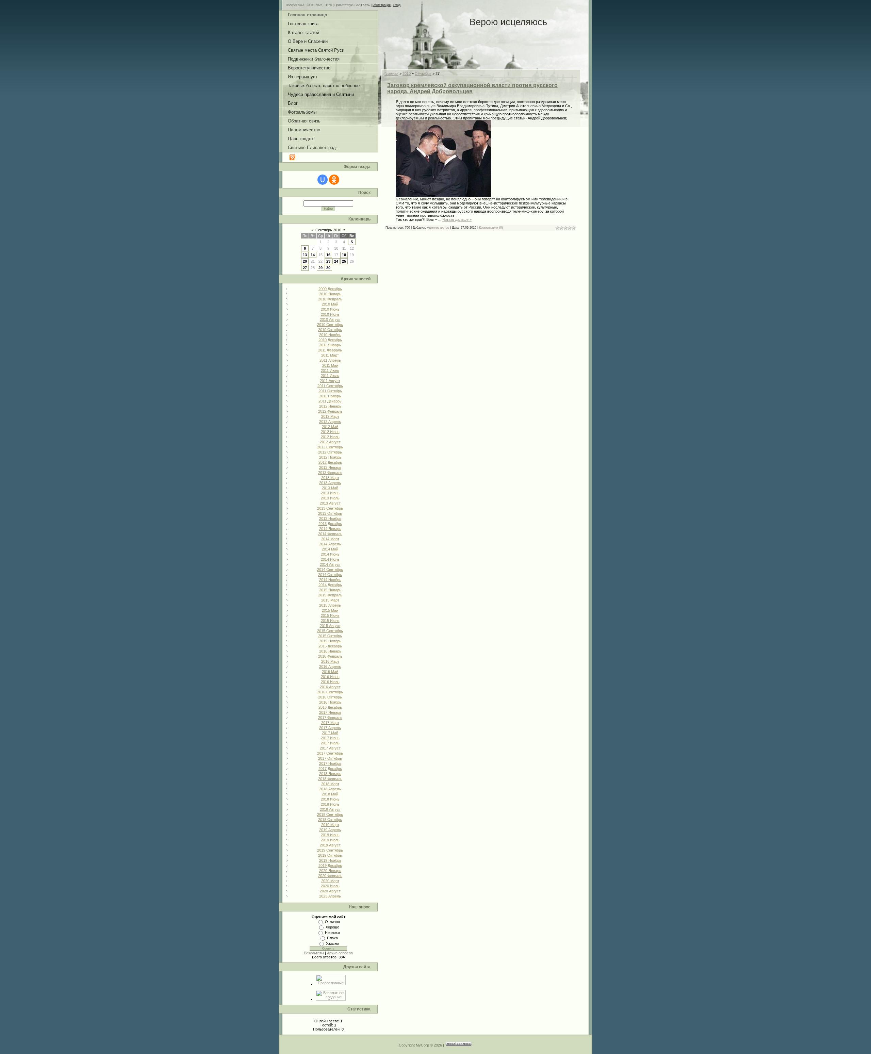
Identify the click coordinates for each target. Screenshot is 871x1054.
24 (336, 261)
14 (313, 255)
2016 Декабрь (330, 707)
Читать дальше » (457, 219)
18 (344, 255)
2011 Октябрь (330, 391)
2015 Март (330, 600)
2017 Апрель (330, 728)
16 (328, 255)
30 (328, 268)
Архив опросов (340, 953)
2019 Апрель (330, 830)
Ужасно (332, 943)
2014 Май (330, 549)
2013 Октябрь (330, 513)
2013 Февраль (330, 473)
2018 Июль (330, 804)
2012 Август (330, 442)
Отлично (332, 922)
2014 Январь (330, 529)
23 (328, 261)
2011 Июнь (330, 370)
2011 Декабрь (330, 401)
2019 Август (330, 845)
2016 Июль (330, 682)
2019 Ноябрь (330, 860)
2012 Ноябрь (330, 457)
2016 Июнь (330, 677)
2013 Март (330, 478)
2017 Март (330, 723)
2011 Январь (330, 345)
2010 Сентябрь (330, 325)
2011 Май (330, 365)
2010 (406, 73)
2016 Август (330, 687)
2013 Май (330, 488)
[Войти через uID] (322, 180)
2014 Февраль (330, 534)
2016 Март (330, 661)
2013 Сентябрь (330, 508)
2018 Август (330, 809)
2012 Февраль (330, 411)
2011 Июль (330, 376)
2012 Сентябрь (330, 447)
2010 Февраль (330, 299)
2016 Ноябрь (330, 702)
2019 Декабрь (330, 865)
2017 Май (330, 733)
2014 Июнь (330, 554)
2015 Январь (330, 590)
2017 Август (330, 748)
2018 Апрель (330, 789)
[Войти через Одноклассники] (334, 180)
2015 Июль (330, 621)
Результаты (314, 953)
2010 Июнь (330, 309)
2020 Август (330, 891)
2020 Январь (330, 871)
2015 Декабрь (330, 646)
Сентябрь (423, 73)
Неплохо (332, 933)
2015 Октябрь (330, 636)
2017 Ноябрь (330, 763)
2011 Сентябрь (330, 386)
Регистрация (382, 5)
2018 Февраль (330, 779)
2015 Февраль (330, 595)
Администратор (438, 227)
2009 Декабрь (330, 289)
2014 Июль (330, 559)
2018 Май (330, 794)
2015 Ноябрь (330, 641)
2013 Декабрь (330, 524)
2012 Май (330, 427)
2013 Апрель (330, 483)
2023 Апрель (330, 896)
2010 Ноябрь (330, 335)
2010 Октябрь (330, 330)
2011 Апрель (330, 360)
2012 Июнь (330, 432)
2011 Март (330, 355)
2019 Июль (330, 840)
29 (320, 268)
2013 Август (330, 503)
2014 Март (330, 539)
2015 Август (330, 626)
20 (305, 261)
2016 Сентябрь (330, 692)
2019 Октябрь (330, 855)
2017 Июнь (330, 738)
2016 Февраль (330, 656)
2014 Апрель (330, 544)
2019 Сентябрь (330, 850)
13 (305, 255)
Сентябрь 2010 (328, 230)
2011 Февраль (330, 350)
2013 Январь (330, 467)
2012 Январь (330, 406)
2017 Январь (330, 712)
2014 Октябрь (330, 575)
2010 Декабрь (330, 340)
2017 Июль (330, 743)
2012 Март (330, 416)
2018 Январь (330, 774)
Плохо (332, 938)
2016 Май (330, 672)
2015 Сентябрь (330, 631)
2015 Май (330, 610)
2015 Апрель (330, 605)
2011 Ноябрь (330, 396)
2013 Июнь (330, 493)
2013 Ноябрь (330, 518)
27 (305, 268)
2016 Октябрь (330, 697)
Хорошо (332, 927)
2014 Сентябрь (330, 569)
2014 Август (330, 564)
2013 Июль (330, 498)
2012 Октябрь (330, 452)
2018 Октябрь (330, 820)
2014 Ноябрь (330, 580)
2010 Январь (330, 294)
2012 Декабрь (330, 462)
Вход (396, 5)
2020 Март (330, 881)
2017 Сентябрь (330, 753)
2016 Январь (330, 651)
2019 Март (330, 825)
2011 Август (330, 381)
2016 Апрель (330, 666)
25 (344, 261)
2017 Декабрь (330, 769)
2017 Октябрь (330, 758)
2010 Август (330, 319)
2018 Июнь (330, 799)
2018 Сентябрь (330, 814)
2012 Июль (330, 437)
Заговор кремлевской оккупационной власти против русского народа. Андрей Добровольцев (472, 88)
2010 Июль (330, 314)
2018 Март (330, 784)
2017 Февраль (330, 717)
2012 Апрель (330, 421)
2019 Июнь (330, 835)
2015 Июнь (330, 615)
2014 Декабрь (330, 585)
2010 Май (330, 304)
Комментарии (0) (491, 227)
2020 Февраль (330, 876)
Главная (391, 73)
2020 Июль (330, 886)
